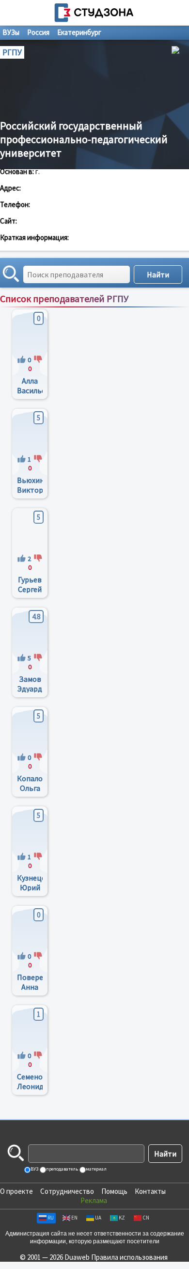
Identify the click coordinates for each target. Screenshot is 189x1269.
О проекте (16, 1191)
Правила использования (129, 1257)
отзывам (173, 309)
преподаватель (61, 1169)
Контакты (150, 1191)
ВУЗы (10, 32)
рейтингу (141, 309)
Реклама (93, 1200)
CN (145, 1217)
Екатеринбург (79, 32)
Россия (38, 32)
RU (50, 1217)
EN (74, 1217)
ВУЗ (34, 1169)
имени (112, 309)
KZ (122, 1217)
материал (96, 1169)
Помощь (114, 1191)
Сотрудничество (67, 1191)
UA (98, 1217)
